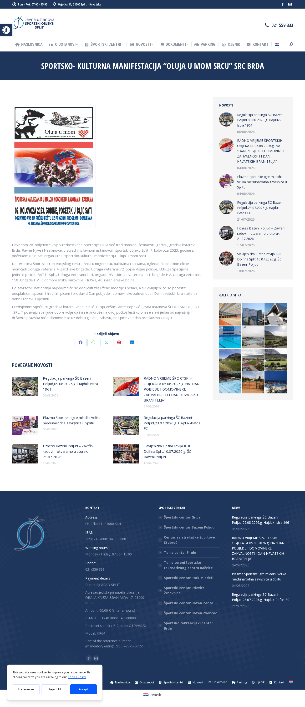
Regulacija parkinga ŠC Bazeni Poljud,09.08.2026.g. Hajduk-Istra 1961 (70, 384)
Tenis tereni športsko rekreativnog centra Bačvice (188, 565)
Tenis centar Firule (180, 552)
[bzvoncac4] (230, 337)
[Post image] (25, 386)
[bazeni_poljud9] (230, 314)
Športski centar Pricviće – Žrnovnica (186, 590)
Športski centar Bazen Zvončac (190, 613)
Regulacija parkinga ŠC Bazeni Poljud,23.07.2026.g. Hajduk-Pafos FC (172, 423)
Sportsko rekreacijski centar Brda (188, 626)
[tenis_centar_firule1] (253, 382)
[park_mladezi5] (253, 360)
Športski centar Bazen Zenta (188, 603)
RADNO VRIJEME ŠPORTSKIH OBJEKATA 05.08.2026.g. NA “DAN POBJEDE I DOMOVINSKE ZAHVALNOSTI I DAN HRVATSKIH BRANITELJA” (172, 389)
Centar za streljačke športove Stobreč (189, 540)
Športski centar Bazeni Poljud (189, 527)
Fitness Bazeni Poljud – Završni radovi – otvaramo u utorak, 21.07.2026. (68, 451)
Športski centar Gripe (182, 517)
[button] (6, 30)
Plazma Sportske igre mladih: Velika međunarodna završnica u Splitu (71, 420)
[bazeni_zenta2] (253, 337)
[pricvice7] (275, 360)
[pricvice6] (275, 337)
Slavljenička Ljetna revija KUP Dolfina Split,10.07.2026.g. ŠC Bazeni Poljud (167, 451)
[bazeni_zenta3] (253, 314)
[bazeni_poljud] (230, 382)
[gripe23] (275, 314)
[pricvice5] (230, 360)
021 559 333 (282, 25)
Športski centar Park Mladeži (189, 577)
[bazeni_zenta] (275, 382)
